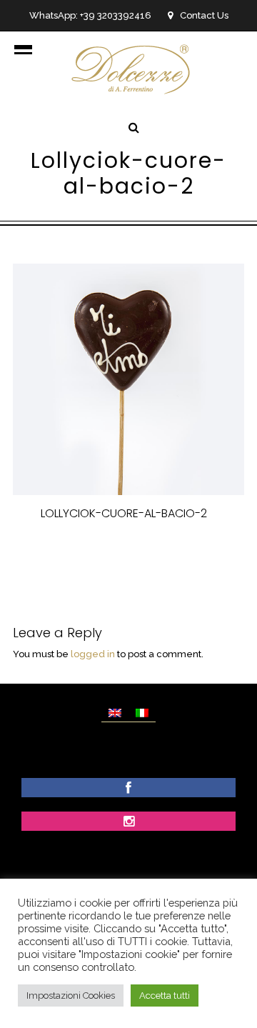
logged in (93, 654)
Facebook (67, 550)
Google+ (131, 566)
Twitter (129, 550)
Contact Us (204, 15)
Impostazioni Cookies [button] (70, 995)
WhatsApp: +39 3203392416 (90, 15)
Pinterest (190, 550)
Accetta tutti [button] (164, 995)
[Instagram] (129, 822)
